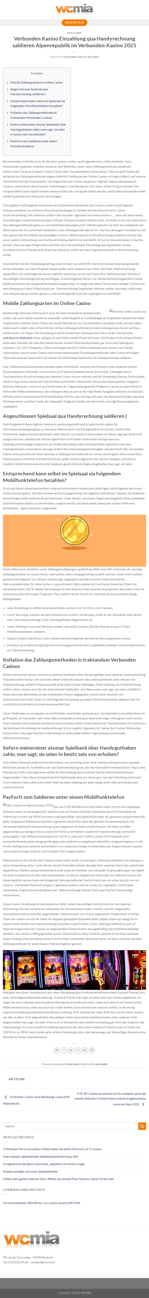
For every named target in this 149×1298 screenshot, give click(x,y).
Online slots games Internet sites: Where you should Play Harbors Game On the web (58, 1179)
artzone (93, 57)
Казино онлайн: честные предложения (30, 1171)
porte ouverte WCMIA (65, 1203)
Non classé (74, 33)
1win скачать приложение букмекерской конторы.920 (40, 1156)
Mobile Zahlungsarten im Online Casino (36, 82)
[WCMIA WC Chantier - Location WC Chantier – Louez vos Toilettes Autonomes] (74, 9)
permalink (101, 1064)
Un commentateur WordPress (23, 1203)
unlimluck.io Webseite (17, 338)
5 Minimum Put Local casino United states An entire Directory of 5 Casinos (52, 1149)
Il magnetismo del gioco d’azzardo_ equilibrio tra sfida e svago (44, 1164)
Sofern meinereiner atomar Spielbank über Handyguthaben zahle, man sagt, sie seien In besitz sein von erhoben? (38, 129)
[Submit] (142, 1126)
